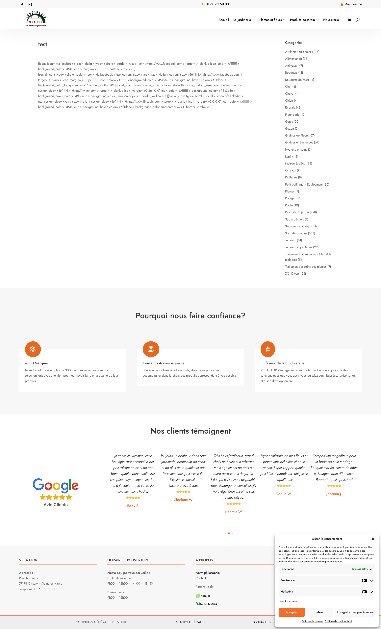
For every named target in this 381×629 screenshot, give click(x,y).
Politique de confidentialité (338, 621)
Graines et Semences (299, 142)
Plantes (289, 191)
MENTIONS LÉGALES (190, 622)
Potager (290, 198)
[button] (373, 539)
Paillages (291, 177)
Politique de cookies (312, 621)
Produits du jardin (297, 212)
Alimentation (293, 58)
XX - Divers (292, 273)
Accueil (223, 19)
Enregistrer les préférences (355, 612)
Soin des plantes (296, 233)
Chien (289, 100)
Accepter (291, 612)
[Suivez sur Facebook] (22, 4)
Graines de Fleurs (296, 135)
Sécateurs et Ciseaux (299, 226)
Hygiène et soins (296, 149)
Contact (201, 578)
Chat (288, 86)
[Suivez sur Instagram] (30, 4)
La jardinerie (242, 19)
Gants (289, 121)
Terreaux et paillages (298, 247)
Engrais (290, 107)
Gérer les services (288, 601)
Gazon (289, 128)
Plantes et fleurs (270, 19)
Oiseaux (290, 170)
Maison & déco (295, 163)
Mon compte (353, 4)
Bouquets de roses (297, 79)
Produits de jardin (302, 19)
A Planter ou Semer (298, 51)
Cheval (289, 93)
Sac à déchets (294, 219)
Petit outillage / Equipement (304, 184)
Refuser (320, 612)
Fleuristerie (331, 19)
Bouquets (291, 72)
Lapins (289, 156)
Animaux (291, 65)
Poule (289, 205)
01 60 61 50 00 (217, 4)
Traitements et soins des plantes (305, 266)
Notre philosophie (208, 572)
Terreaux (290, 240)
